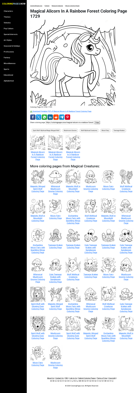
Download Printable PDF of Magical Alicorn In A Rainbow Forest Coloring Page (61, 111)
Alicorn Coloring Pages (72, 6)
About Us (50, 378)
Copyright (112, 378)
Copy (97, 122)
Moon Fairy (105, 130)
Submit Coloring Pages (87, 378)
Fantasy (47, 6)
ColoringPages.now (36, 6)
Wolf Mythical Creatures (89, 130)
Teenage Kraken (119, 130)
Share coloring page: (37, 122)
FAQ (66, 378)
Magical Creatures (57, 6)
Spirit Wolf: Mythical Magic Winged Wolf (46, 130)
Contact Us (59, 378)
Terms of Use (102, 378)
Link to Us (73, 378)
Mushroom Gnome (70, 130)
